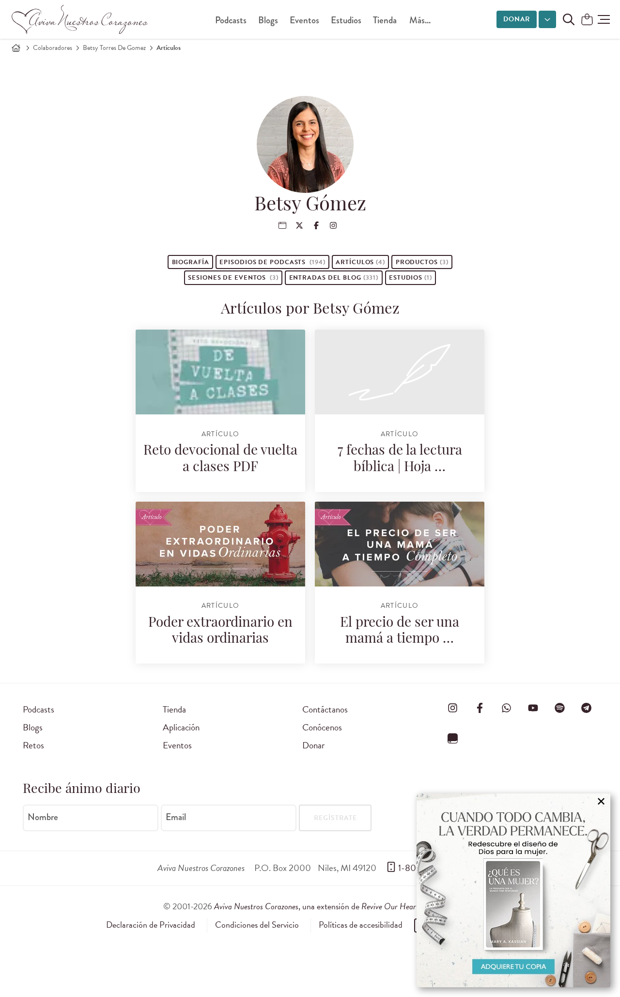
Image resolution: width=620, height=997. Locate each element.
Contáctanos (325, 709)
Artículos (360, 262)
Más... (420, 20)
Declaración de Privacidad (150, 924)
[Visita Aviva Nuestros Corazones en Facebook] (479, 707)
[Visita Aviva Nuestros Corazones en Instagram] (453, 707)
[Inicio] (16, 48)
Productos (422, 262)
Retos (33, 745)
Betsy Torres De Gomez (114, 48)
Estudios (346, 20)
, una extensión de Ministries (335, 906)
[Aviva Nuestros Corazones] (80, 19)
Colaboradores (52, 48)
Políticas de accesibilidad (361, 924)
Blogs (268, 20)
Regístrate (335, 818)
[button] (604, 19)
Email (176, 817)
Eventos (304, 20)
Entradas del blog (334, 278)
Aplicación (181, 727)
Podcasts (231, 20)
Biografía (190, 262)
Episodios (272, 262)
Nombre (43, 817)
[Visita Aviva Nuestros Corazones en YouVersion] (453, 738)
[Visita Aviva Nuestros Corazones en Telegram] (586, 707)
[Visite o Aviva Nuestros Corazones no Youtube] (532, 707)
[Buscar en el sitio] (568, 19)
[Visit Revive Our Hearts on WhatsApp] (506, 707)
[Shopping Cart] (587, 20)
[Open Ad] (513, 890)
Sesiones (233, 278)
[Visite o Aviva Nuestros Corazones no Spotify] (560, 707)
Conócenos (322, 727)
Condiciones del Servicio (257, 924)
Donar (516, 19)
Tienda (385, 20)
